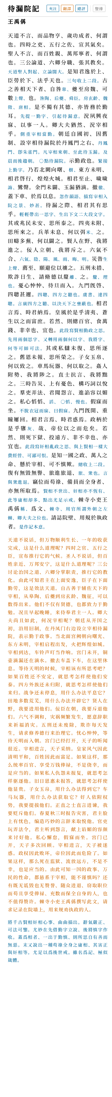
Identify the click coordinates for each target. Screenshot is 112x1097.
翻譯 (67, 8)
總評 (81, 8)
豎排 (99, 8)
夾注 (53, 8)
